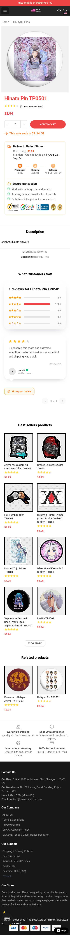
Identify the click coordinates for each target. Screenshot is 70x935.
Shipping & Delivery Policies (17, 851)
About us (8, 814)
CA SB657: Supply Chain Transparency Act (26, 834)
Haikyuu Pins (21, 22)
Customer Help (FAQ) (14, 871)
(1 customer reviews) (31, 106)
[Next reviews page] (62, 401)
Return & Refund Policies (16, 861)
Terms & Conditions (13, 819)
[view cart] (65, 11)
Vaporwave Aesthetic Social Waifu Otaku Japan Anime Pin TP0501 (18, 622)
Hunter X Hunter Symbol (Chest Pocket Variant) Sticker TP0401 (50, 518)
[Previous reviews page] (45, 401)
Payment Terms (11, 856)
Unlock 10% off (7, 919)
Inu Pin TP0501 (45, 618)
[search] (59, 11)
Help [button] (63, 930)
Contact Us (9, 866)
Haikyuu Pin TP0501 (48, 697)
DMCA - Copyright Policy (16, 829)
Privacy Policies (11, 824)
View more (35, 643)
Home (5, 22)
